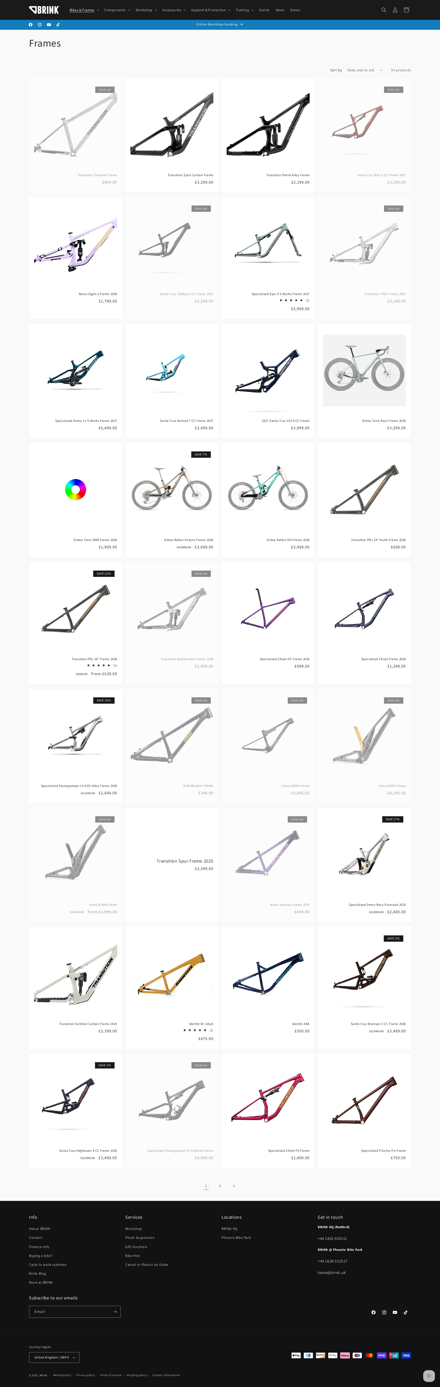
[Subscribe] (114, 1312)
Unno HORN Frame (296, 786)
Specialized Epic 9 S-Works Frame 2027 (281, 294)
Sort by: (336, 70)
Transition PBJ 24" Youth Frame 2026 (378, 540)
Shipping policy (137, 1375)
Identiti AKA (301, 1024)
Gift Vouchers (136, 1246)
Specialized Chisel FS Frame (289, 1151)
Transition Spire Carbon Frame (190, 175)
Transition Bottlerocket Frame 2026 (187, 659)
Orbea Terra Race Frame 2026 (384, 421)
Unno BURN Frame (103, 905)
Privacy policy (85, 1375)
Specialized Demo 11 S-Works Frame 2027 (86, 421)
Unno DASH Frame (392, 786)
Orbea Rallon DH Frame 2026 (288, 540)
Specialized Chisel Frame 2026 (383, 659)
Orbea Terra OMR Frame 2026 (95, 540)
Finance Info (39, 1246)
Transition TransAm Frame (97, 175)
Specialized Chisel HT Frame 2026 (285, 659)
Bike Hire (132, 1255)
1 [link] (206, 1186)
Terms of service (110, 1375)
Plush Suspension (140, 1238)
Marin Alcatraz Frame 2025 (290, 905)
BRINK (43, 1375)
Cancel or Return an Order (147, 1264)
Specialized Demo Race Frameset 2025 (377, 905)
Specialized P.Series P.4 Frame (383, 1151)
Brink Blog (37, 1273)
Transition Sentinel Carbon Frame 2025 (88, 1024)
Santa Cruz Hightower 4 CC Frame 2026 (88, 1151)
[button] (84, 10)
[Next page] (233, 1186)
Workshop (133, 1228)
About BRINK (39, 1228)
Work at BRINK (41, 1282)
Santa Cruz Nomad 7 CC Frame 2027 (186, 421)
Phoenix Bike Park (236, 1238)
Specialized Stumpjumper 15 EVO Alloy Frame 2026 (79, 786)
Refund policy (62, 1375)
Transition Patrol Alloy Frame (288, 175)
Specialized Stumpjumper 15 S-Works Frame (180, 1151)
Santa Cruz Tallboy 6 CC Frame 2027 (186, 294)
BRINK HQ (230, 1228)
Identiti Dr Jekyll (201, 1024)
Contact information (166, 1375)
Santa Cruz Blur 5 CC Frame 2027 (381, 175)
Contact (35, 1238)
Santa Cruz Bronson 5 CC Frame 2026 (378, 1024)
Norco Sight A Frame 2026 (98, 294)
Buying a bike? (40, 1255)
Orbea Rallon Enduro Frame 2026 (188, 540)
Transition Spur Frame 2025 (185, 861)
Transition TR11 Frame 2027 (385, 294)
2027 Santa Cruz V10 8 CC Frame (286, 421)
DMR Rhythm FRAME (198, 786)
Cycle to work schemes (48, 1264)
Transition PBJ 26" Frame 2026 (94, 659)
